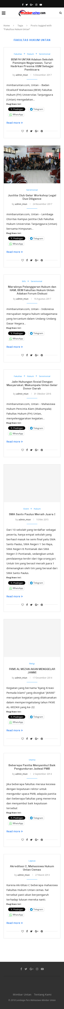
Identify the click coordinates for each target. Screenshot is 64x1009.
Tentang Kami (42, 994)
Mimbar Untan (22, 994)
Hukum (30, 54)
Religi (32, 663)
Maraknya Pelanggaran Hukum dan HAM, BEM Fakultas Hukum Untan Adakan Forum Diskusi (32, 290)
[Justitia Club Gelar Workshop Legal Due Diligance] (32, 164)
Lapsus (32, 861)
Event (26, 509)
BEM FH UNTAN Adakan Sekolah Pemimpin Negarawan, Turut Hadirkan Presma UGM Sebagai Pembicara (32, 64)
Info (24, 281)
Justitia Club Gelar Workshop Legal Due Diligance (32, 197)
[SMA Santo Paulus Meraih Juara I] (32, 483)
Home (7, 25)
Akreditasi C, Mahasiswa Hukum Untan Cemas (32, 868)
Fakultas (18, 54)
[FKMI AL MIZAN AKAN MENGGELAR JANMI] (32, 638)
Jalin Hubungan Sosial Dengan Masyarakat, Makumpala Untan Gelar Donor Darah (32, 385)
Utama (32, 760)
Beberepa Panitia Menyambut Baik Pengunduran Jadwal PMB (32, 767)
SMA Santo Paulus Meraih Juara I (32, 514)
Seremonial (44, 54)
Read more (13, 122)
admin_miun (22, 74)
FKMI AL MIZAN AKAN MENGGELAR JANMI (32, 670)
